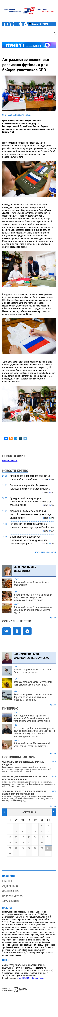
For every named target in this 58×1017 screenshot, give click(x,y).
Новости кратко (12, 896)
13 (29, 837)
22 (42, 842)
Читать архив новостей (45, 552)
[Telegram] (25, 438)
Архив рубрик (11, 901)
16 (48, 837)
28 (35, 848)
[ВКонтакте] (6, 438)
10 (10, 837)
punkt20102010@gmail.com (31, 978)
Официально (10, 891)
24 (10, 848)
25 (16, 848)
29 (42, 848)
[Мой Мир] (15, 438)
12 (23, 837)
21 (35, 842)
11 (16, 837)
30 (48, 848)
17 (10, 842)
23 (48, 842)
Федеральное (10, 886)
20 (29, 842)
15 (42, 837)
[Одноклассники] (11, 438)
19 (23, 842)
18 (16, 842)
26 (23, 848)
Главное (7, 881)
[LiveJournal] (20, 438)
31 (10, 853)
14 (35, 837)
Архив (53, 617)
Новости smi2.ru (9, 460)
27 (29, 848)
